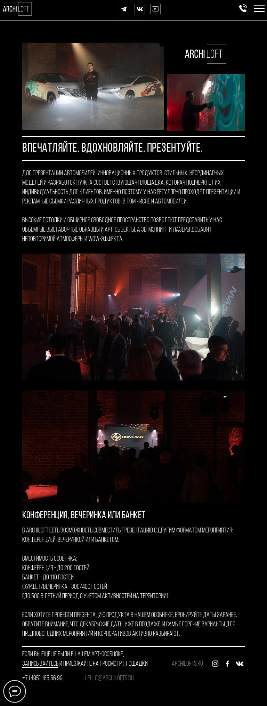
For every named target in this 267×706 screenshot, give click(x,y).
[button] (259, 5)
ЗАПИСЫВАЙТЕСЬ (40, 663)
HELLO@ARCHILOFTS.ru (109, 678)
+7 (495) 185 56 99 (42, 678)
